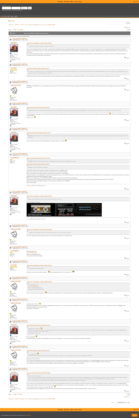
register (9, 5)
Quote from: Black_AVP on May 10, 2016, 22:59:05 (38, 372)
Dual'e (41, 305)
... (12, 29)
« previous (126, 27)
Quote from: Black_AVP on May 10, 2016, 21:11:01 (38, 325)
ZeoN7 (40, 24)
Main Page (60, 1)
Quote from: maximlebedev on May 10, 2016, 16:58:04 (39, 196)
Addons (71, 1)
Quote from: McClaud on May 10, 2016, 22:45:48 (38, 350)
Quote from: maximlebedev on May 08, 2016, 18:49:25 (39, 43)
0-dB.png (28, 219)
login (6, 5)
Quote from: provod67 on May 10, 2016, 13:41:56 (38, 107)
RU (134, 1)
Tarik (43, 24)
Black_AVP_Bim (16, 85)
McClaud (13, 42)
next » (129, 27)
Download (66, 1)
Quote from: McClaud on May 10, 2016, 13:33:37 (38, 68)
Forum (76, 1)
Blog (80, 1)
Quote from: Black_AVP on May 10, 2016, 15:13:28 (38, 132)
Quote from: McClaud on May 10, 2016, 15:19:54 (38, 164)
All (18, 29)
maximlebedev (15, 157)
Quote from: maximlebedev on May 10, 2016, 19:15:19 (39, 265)
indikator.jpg (29, 185)
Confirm (134, 415)
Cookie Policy (28, 415)
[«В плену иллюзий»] (10, 61)
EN (137, 1)
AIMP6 (12, 20)
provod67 (14, 68)
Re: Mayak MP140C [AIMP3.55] (19, 38)
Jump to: (112, 402)
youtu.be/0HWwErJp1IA (32, 252)
